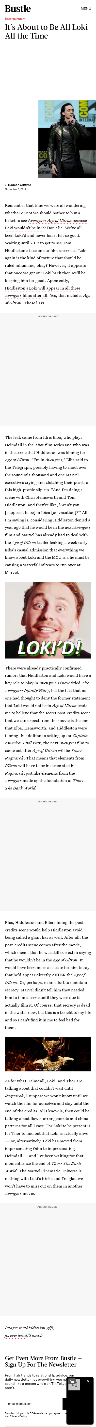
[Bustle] (18, 8)
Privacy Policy (18, 1416)
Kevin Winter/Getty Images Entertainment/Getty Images (94, 139)
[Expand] (72, 1381)
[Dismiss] (88, 1381)
